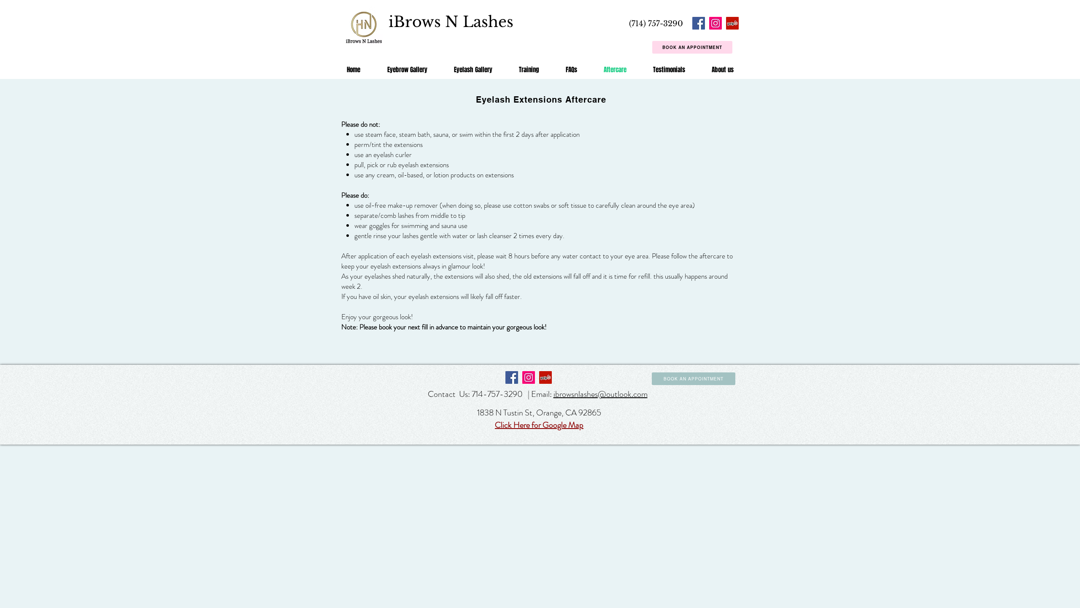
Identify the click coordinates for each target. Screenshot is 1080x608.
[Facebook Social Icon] (698, 23)
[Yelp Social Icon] (732, 23)
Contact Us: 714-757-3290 (476, 394)
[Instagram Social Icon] (715, 23)
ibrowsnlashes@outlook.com (601, 394)
